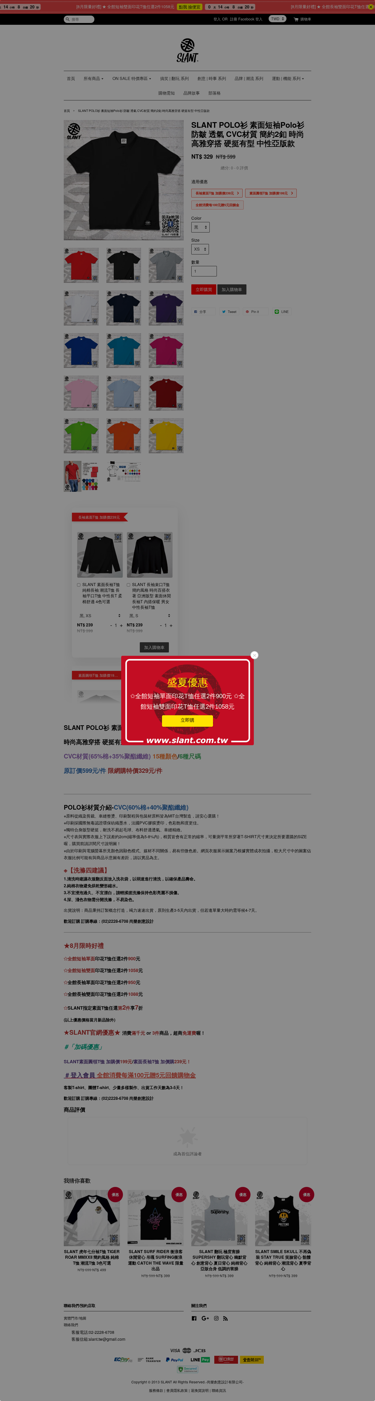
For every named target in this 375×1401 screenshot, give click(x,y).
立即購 (187, 719)
